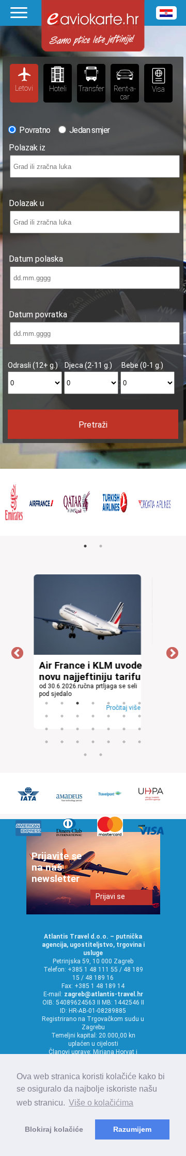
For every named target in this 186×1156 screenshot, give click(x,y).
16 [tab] (62, 729)
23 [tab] (62, 742)
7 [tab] (139, 703)
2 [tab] (101, 546)
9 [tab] (62, 716)
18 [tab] (93, 729)
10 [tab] (77, 716)
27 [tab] (124, 742)
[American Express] (29, 833)
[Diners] (70, 833)
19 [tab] (108, 729)
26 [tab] (108, 742)
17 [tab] (77, 729)
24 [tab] (77, 742)
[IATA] (29, 799)
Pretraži (93, 425)
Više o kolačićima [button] (101, 1102)
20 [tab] (124, 729)
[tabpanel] (87, 502)
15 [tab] (46, 729)
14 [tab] (139, 716)
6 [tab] (124, 703)
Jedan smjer (89, 130)
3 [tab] (77, 703)
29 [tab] (85, 755)
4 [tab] (93, 703)
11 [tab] (93, 716)
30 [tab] (101, 755)
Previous (15, 652)
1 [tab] (85, 546)
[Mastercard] (111, 833)
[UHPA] (152, 799)
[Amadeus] (70, 799)
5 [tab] (108, 703)
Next (170, 652)
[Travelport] (111, 799)
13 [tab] (124, 716)
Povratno (34, 130)
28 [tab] (139, 742)
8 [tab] (46, 716)
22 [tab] (46, 742)
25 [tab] (93, 742)
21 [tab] (139, 729)
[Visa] (152, 833)
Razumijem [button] (132, 1129)
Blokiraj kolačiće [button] (54, 1129)
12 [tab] (108, 716)
